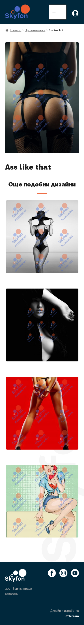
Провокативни (35, 30)
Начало (15, 30)
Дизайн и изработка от (64, 613)
